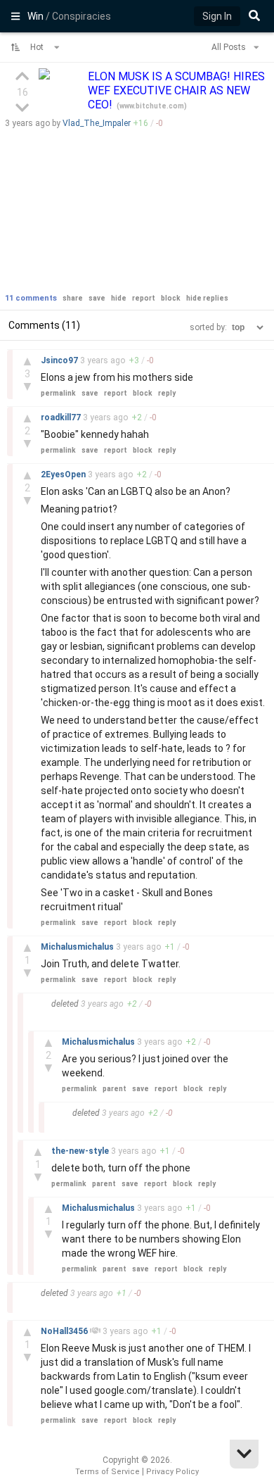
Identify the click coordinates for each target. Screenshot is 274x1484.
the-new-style (81, 1151)
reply (167, 393)
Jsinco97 (60, 360)
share (73, 298)
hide (118, 298)
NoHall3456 (65, 1331)
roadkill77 (62, 417)
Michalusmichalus (78, 947)
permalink (58, 393)
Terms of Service (107, 1471)
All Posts (229, 47)
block (171, 298)
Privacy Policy (172, 1471)
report (143, 298)
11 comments (31, 298)
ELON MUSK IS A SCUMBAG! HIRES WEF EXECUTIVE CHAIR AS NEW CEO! (176, 90)
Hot (38, 47)
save (97, 298)
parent (114, 1089)
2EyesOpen (64, 474)
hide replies (207, 298)
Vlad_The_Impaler (97, 123)
